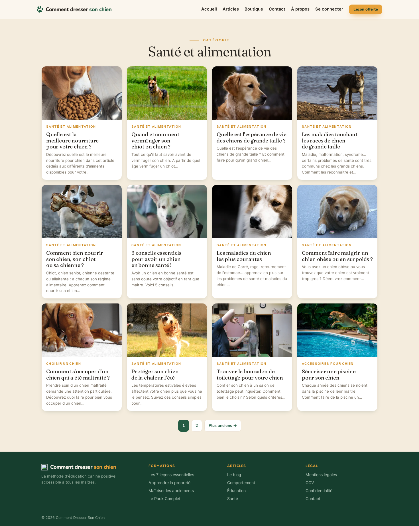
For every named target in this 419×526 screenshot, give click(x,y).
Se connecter (329, 9)
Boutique (254, 9)
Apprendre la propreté (169, 482)
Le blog (234, 474)
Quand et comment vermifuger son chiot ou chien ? (155, 140)
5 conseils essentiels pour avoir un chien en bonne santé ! (156, 259)
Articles (231, 9)
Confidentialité (319, 490)
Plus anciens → (223, 425)
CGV (310, 482)
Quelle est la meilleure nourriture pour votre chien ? (72, 140)
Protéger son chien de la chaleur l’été (155, 374)
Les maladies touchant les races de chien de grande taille (329, 140)
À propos (300, 9)
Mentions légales (321, 474)
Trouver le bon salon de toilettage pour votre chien (250, 374)
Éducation (236, 490)
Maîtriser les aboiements (171, 490)
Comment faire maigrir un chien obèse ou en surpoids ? (337, 256)
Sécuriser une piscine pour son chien (329, 374)
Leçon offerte (365, 9)
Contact (277, 9)
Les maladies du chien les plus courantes (244, 256)
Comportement (241, 482)
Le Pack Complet (164, 498)
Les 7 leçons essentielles (171, 474)
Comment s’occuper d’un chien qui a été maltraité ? (78, 374)
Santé (232, 498)
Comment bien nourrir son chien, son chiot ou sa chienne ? (74, 259)
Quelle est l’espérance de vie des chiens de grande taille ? (251, 137)
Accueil (209, 9)
